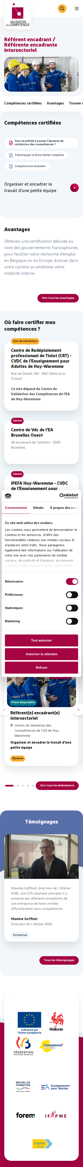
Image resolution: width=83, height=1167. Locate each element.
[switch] (72, 594)
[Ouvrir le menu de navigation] (76, 8)
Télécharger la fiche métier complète (39, 155)
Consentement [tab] (16, 507)
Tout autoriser (41, 640)
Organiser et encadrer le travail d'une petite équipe (30, 187)
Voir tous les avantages (58, 298)
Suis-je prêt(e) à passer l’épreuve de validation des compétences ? (39, 142)
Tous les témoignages (59, 960)
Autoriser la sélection (41, 654)
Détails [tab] (38, 507)
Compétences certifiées (23, 103)
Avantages (55, 103)
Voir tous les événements (57, 785)
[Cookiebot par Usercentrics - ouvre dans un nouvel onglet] (59, 496)
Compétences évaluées (30, 166)
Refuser (41, 667)
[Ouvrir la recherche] (62, 8)
